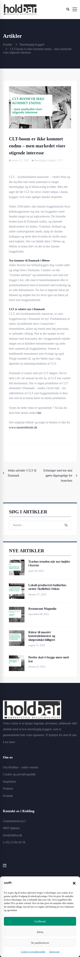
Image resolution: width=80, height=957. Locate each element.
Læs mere (9, 742)
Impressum (54, 951)
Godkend (40, 921)
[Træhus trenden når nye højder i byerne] (16, 562)
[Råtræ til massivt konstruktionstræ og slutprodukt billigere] (16, 632)
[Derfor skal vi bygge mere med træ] (16, 658)
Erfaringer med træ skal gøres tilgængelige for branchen (57, 475)
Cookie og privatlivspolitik (33, 951)
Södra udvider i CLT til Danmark (22, 473)
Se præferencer (40, 942)
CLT (60, 160)
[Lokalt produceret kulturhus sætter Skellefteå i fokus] (16, 585)
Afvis (40, 932)
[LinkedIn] (4, 865)
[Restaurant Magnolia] (16, 609)
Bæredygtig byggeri (32, 44)
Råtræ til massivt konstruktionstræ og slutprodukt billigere (41, 636)
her (39, 412)
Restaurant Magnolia (42, 608)
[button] (74, 883)
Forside (7, 44)
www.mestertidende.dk (23, 427)
